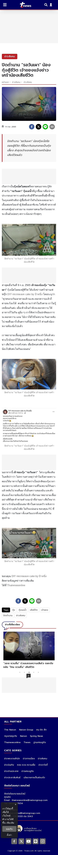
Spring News (36, 736)
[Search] (46, 4)
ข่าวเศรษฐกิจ (27, 771)
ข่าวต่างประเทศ (11, 771)
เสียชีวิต (34, 610)
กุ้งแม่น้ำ (22, 610)
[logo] (23, 5)
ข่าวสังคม (16, 82)
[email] (52, 126)
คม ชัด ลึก (41, 729)
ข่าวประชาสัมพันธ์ (12, 777)
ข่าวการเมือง (29, 758)
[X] (21, 841)
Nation (23, 736)
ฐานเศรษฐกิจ (40, 742)
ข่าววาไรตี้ (43, 765)
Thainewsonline (16, 585)
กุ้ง (13, 610)
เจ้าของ (44, 610)
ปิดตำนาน (8, 615)
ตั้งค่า (9, 834)
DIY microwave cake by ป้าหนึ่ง (25, 294)
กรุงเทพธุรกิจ (10, 736)
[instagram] (43, 841)
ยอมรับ (9, 828)
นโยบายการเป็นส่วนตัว (34, 777)
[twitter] (38, 126)
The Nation (10, 729)
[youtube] (28, 841)
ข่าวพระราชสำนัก (12, 758)
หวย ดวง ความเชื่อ (26, 765)
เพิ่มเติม (10, 822)
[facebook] (31, 126)
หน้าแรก (5, 82)
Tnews (27, 742)
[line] (45, 126)
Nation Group (26, 729)
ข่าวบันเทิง (9, 765)
